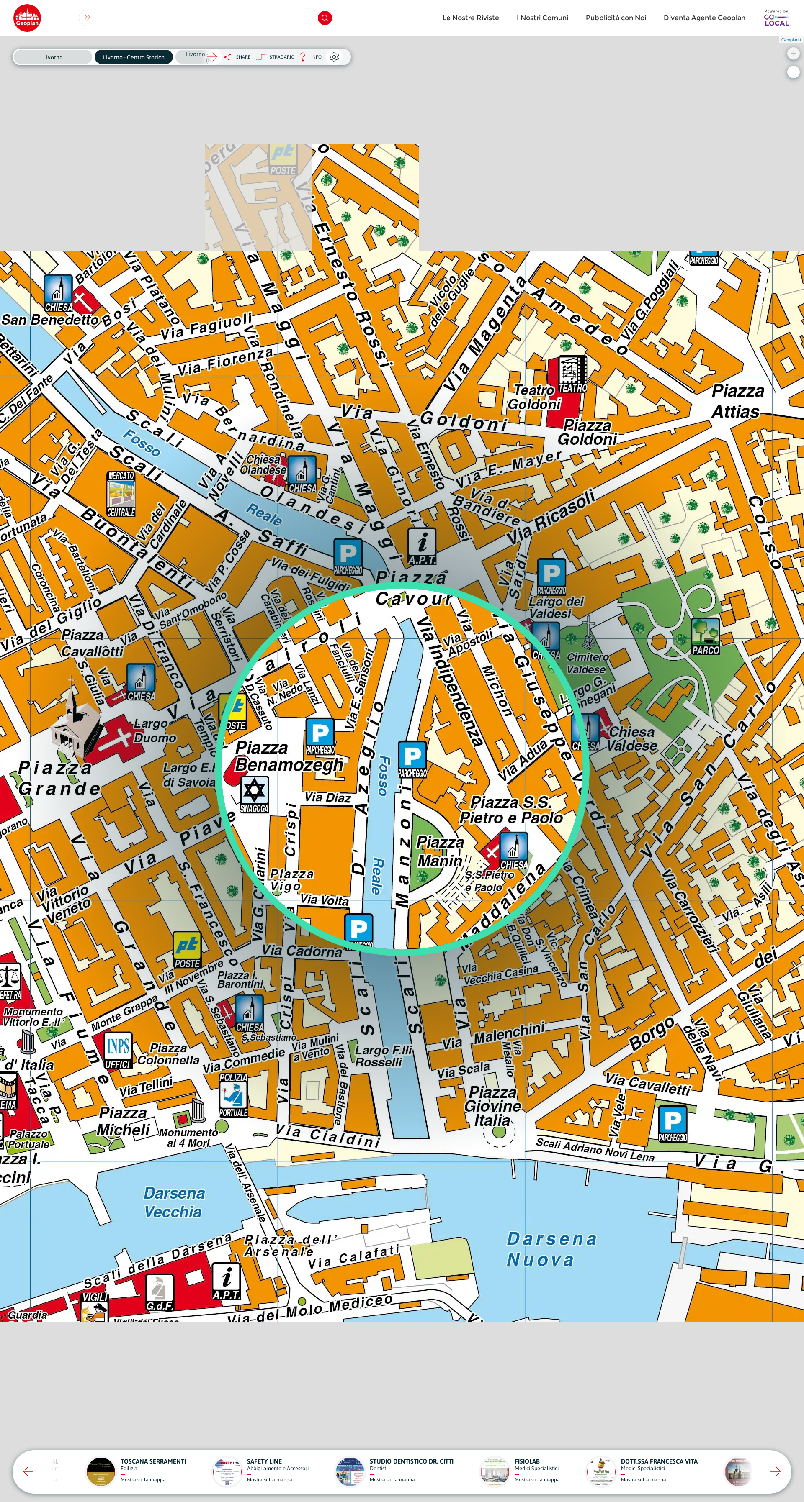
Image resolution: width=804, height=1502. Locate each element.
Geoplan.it (791, 39)
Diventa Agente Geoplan (704, 18)
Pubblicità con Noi (616, 18)
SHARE (243, 56)
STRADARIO (282, 56)
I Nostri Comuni (542, 18)
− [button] (793, 72)
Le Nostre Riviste (471, 18)
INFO (308, 59)
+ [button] (793, 53)
